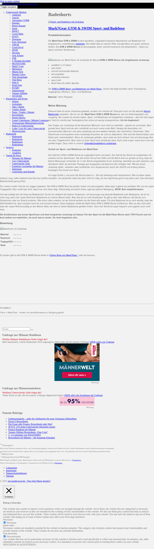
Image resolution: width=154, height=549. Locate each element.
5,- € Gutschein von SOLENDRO (24, 435)
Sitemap (10, 476)
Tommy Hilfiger (19, 93)
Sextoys (10, 147)
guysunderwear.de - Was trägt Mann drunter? (29, 481)
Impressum (11, 470)
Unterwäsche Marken (16, 12)
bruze (14, 28)
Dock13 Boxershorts (18, 421)
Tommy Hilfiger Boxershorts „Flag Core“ (28, 432)
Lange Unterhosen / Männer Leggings (30, 120)
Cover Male (17, 34)
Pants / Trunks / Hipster (23, 112)
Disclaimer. (58, 463)
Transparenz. (76, 460)
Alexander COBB (20, 20)
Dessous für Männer (21, 158)
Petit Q (15, 82)
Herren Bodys (18, 117)
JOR (14, 58)
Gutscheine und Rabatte (23, 171)
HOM (15, 50)
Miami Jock (17, 71)
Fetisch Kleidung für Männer (22, 429)
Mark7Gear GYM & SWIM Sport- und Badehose (86, 28)
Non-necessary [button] (10, 533)
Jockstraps (17, 104)
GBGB (15, 44)
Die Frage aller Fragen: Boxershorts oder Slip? (30, 424)
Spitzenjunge (18, 90)
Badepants (17, 136)
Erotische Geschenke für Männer (27, 166)
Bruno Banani (18, 25)
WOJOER (17, 96)
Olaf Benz (17, 80)
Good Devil (17, 47)
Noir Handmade (19, 77)
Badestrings (17, 144)
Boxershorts (17, 115)
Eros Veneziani (19, 42)
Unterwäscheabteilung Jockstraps (100, 143)
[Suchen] (32, 329)
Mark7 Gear (18, 66)
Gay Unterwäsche (20, 161)
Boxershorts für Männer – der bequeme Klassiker (31, 437)
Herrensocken (18, 131)
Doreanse (16, 39)
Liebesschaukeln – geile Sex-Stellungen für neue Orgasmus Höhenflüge (42, 418)
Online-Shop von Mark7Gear (63, 255)
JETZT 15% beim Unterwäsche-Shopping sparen (31, 427)
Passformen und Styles (17, 98)
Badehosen (17, 142)
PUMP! (15, 88)
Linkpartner (11, 468)
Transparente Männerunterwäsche (28, 123)
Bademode (11, 134)
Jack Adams (17, 55)
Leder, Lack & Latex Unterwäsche (28, 128)
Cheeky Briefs (19, 109)
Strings (15, 101)
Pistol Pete (17, 85)
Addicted (16, 15)
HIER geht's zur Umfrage (102, 342)
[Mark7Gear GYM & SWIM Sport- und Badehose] (66, 22)
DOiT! (15, 36)
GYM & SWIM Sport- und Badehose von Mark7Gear (76, 88)
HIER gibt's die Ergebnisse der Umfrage (83, 395)
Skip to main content (10, 1)
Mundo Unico (18, 74)
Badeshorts (17, 139)
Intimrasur (17, 169)
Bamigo (16, 23)
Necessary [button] (8, 519)
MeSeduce (17, 69)
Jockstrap (80, 43)
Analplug (16, 153)
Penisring (16, 150)
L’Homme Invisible (21, 61)
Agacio (15, 17)
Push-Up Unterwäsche (23, 125)
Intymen (16, 53)
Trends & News (13, 155)
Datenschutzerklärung (16, 473)
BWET (15, 31)
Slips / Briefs (18, 107)
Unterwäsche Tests (21, 163)
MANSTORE (19, 63)
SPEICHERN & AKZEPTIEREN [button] (19, 544)
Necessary (11, 522)
